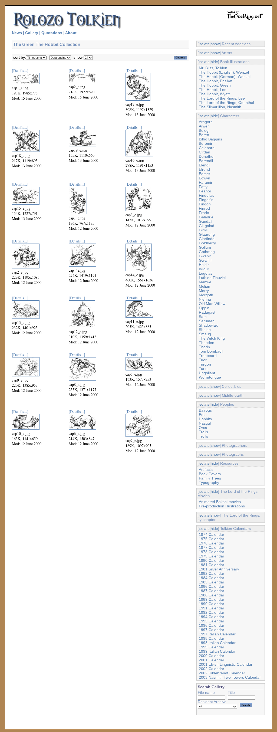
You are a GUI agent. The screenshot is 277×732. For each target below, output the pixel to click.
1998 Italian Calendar (217, 643)
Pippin (204, 308)
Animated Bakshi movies (220, 502)
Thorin (204, 347)
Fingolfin (206, 200)
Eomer (204, 174)
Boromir (205, 143)
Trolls (203, 432)
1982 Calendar (211, 573)
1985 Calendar (211, 582)
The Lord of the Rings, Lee (222, 98)
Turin (203, 368)
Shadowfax (208, 325)
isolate (204, 44)
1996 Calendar (211, 625)
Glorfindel (207, 239)
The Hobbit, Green (215, 85)
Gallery (31, 33)
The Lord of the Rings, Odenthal (226, 102)
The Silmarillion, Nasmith (220, 107)
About (71, 33)
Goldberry (207, 243)
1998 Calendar (211, 638)
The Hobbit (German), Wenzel (224, 76)
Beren (204, 135)
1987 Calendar (211, 591)
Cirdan (204, 152)
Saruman (207, 321)
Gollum (205, 247)
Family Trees (210, 478)
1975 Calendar (211, 539)
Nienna (205, 299)
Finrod (204, 208)
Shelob (205, 329)
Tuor (203, 360)
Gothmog (207, 252)
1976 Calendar (211, 543)
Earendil (206, 161)
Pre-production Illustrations (222, 506)
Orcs (203, 427)
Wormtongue (210, 377)
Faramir (205, 182)
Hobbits (205, 419)
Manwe (205, 282)
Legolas (205, 273)
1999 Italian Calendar (217, 651)
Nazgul (205, 423)
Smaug (205, 334)
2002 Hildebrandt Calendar (222, 673)
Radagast (207, 312)
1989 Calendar (211, 599)
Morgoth (206, 295)
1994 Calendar (211, 617)
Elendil (204, 165)
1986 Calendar (211, 586)
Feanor (205, 191)
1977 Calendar (211, 547)
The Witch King (212, 338)
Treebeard (208, 355)
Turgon (205, 364)
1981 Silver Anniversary (219, 569)
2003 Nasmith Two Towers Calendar (230, 677)
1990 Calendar (211, 604)
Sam (203, 316)
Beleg (204, 130)
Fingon (205, 204)
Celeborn (207, 148)
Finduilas (206, 195)
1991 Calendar (211, 608)
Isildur (204, 269)
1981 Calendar (211, 565)
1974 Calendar (211, 534)
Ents (202, 414)
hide (214, 62)
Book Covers (210, 474)
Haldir (204, 264)
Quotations (51, 33)
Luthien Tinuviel (212, 277)
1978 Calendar (211, 552)
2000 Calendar (211, 656)
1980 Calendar (211, 560)
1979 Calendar (211, 556)
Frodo (204, 213)
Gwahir (205, 256)
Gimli (203, 230)
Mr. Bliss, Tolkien (213, 68)
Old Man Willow (212, 303)
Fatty (203, 187)
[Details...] (20, 70)
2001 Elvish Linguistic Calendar (225, 664)
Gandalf (205, 221)
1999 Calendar (211, 647)
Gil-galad (206, 226)
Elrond (204, 169)
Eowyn (204, 178)
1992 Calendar (211, 612)
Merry (204, 290)
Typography (209, 482)
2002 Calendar (211, 669)
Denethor (207, 156)
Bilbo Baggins (210, 139)
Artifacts (206, 469)
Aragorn (206, 122)
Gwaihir (205, 260)
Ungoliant (207, 373)
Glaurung (207, 234)
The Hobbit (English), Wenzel (224, 72)
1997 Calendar (211, 630)
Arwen (204, 126)
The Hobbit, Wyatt (214, 94)
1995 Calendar (211, 621)
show (215, 44)
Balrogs (205, 410)
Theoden (206, 342)
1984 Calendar (211, 578)
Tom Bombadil (211, 351)
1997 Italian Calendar (217, 634)
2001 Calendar (211, 660)
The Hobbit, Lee (212, 89)
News (17, 33)
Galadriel (206, 217)
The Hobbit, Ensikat (215, 81)
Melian (204, 286)
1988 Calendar (211, 595)
